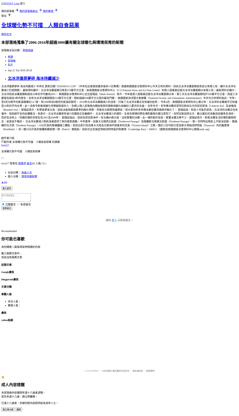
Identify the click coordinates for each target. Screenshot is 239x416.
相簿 (10, 56)
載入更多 (7, 188)
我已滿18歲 (8, 409)
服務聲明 (150, 371)
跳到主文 (6, 34)
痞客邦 (22, 163)
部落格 (12, 60)
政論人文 (26, 172)
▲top (4, 182)
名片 (10, 64)
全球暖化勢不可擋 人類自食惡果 (40, 25)
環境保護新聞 (29, 176)
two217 (5, 145)
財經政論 (28, 50)
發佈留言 (7, 208)
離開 (19, 409)
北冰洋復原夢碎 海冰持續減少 (34, 78)
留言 (29, 163)
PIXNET (95, 371)
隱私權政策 (138, 371)
